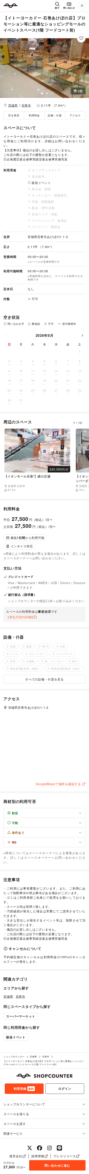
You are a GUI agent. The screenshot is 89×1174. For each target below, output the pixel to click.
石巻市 (26, 105)
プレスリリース (64, 1156)
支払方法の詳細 (20, 617)
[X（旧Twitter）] (29, 1148)
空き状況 (13, 115)
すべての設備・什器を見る (44, 679)
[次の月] (82, 335)
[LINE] (59, 1148)
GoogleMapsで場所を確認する (58, 784)
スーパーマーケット (20, 1016)
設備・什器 (55, 115)
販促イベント (15, 1037)
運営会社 (15, 1156)
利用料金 (34, 115)
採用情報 (37, 1156)
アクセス (75, 115)
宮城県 (13, 105)
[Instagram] (49, 1148)
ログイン (64, 1088)
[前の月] (6, 335)
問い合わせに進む (57, 1165)
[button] (44, 68)
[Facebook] (39, 1148)
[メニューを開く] (82, 5)
